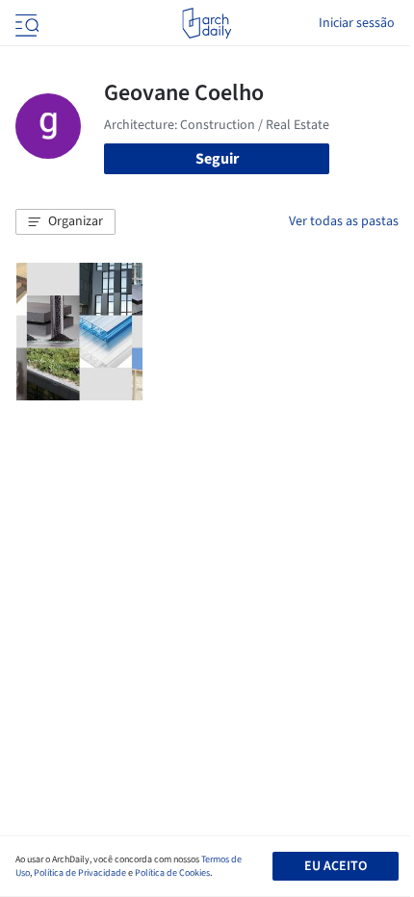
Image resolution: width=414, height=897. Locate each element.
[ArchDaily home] (206, 23)
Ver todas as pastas (344, 221)
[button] (65, 222)
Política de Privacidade (80, 873)
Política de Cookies (172, 873)
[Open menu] (25, 23)
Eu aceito (335, 866)
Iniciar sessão (357, 23)
